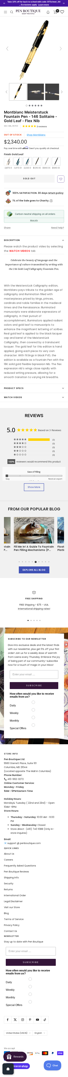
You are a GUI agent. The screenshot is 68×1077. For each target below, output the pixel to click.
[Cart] (55, 12)
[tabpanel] (34, 535)
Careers (8, 859)
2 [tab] (22, 561)
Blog (6, 913)
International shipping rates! (34, 608)
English (38, 1033)
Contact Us (10, 931)
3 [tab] (25, 561)
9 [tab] (45, 561)
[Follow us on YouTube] (37, 1019)
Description (12, 240)
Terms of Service (14, 919)
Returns (8, 889)
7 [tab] (39, 561)
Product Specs (14, 388)
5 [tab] (32, 561)
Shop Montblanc (36, 134)
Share (7, 227)
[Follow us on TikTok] (45, 1019)
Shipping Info (11, 877)
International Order (15, 895)
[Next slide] (60, 48)
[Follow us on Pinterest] (30, 1019)
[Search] (11, 12)
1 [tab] (19, 561)
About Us (9, 853)
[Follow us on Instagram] (22, 1019)
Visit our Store (12, 907)
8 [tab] (42, 561)
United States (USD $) (16, 1033)
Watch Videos (13, 397)
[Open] (8, 1069)
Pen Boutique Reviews (16, 871)
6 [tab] (35, 561)
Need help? (57, 227)
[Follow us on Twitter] (15, 1019)
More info (34, 220)
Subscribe (34, 685)
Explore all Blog (34, 570)
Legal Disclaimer (13, 901)
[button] (48, 12)
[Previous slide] (7, 48)
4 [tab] (29, 561)
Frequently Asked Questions (20, 865)
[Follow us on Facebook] (7, 1019)
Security (8, 883)
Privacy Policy (11, 925)
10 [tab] (49, 561)
